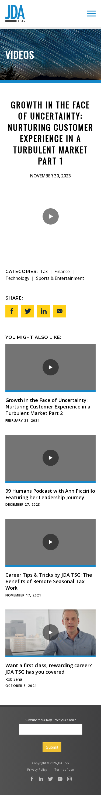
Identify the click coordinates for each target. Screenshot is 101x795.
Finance (62, 271)
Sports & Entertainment (60, 278)
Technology (17, 278)
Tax (44, 271)
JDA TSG (15, 13)
